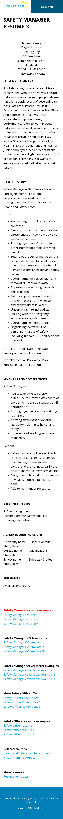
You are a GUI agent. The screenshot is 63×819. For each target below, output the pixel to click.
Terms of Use (12, 798)
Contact (32, 802)
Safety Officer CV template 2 (22, 702)
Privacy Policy (29, 798)
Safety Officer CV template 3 (22, 706)
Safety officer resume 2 (19, 730)
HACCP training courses (20, 757)
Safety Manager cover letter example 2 (29, 674)
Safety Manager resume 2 (21, 624)
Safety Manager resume (20, 615)
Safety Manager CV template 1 (24, 642)
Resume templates (16, 776)
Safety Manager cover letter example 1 (29, 670)
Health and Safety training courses (27, 753)
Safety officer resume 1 (19, 725)
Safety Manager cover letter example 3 (29, 679)
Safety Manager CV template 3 (24, 651)
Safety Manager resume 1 (21, 619)
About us (53, 798)
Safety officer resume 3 (19, 734)
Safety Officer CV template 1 (22, 698)
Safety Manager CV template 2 (24, 647)
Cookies (42, 798)
